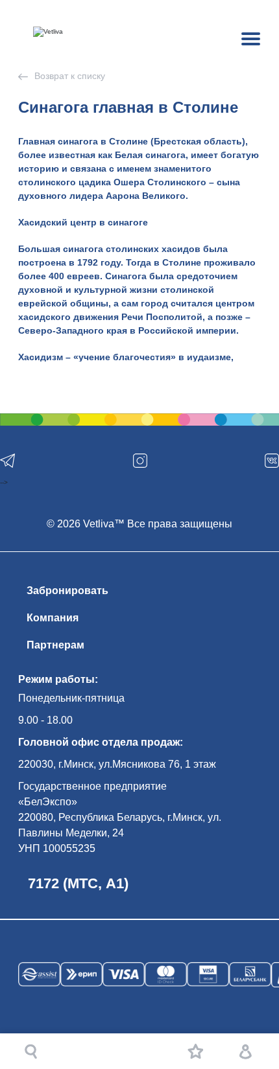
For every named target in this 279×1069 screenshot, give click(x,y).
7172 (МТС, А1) (78, 883)
